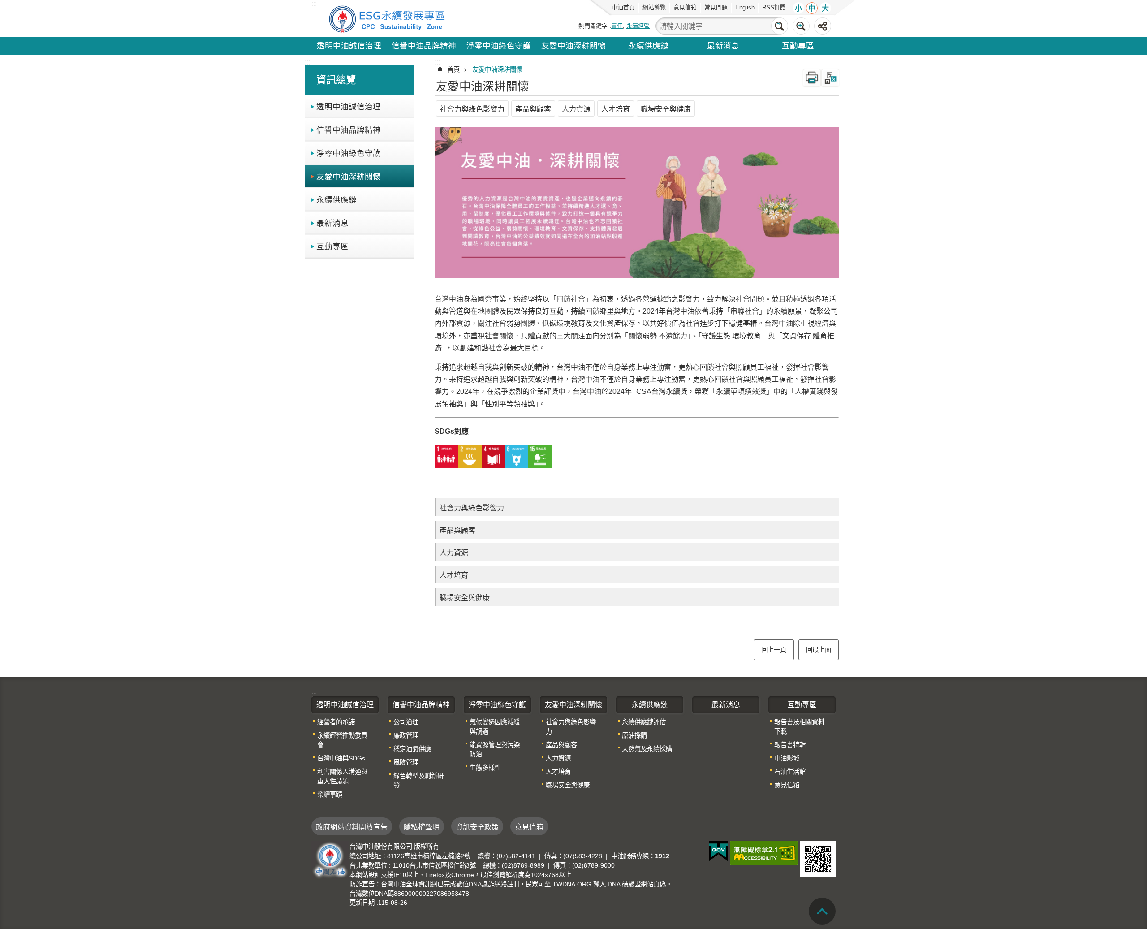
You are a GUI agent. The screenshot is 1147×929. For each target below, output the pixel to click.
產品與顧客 (533, 109)
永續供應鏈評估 (644, 722)
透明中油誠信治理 (349, 45)
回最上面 (818, 649)
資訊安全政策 (477, 827)
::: (307, 62)
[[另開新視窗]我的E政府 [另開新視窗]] (718, 851)
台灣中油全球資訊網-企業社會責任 (388, 18)
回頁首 (822, 911)
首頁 (453, 69)
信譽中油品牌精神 (424, 45)
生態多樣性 (485, 767)
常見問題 (716, 7)
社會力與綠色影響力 (472, 109)
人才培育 (615, 109)
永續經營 (638, 25)
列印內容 (811, 77)
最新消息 (723, 45)
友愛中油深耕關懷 (573, 45)
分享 (822, 26)
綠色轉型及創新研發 (418, 780)
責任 (617, 25)
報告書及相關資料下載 (799, 726)
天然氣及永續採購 (647, 748)
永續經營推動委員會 (342, 740)
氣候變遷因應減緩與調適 (495, 726)
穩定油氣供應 (412, 748)
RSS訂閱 (774, 7)
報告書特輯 (790, 744)
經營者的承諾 (336, 722)
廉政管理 (405, 735)
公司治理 (405, 722)
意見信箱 (685, 7)
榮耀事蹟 (329, 794)
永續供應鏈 (648, 45)
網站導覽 (654, 7)
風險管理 (405, 762)
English (745, 7)
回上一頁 (773, 649)
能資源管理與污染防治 (495, 749)
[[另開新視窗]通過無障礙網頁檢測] (764, 853)
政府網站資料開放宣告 (352, 827)
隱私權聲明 (422, 827)
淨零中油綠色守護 (498, 45)
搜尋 (779, 26)
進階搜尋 (801, 26)
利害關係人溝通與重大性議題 (342, 776)
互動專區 (798, 45)
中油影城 (786, 758)
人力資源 (576, 109)
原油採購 (634, 735)
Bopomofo (830, 77)
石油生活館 (790, 771)
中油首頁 (623, 7)
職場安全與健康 (666, 109)
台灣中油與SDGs (341, 758)
